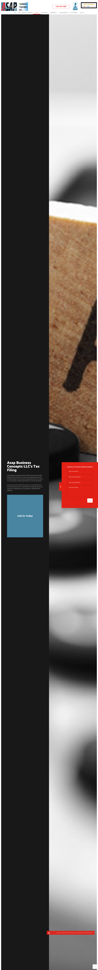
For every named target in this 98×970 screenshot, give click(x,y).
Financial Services (44, 12)
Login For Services (74, 12)
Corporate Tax (24, 12)
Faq (69, 12)
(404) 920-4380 (61, 6)
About (20, 12)
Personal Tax (30, 12)
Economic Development (63, 12)
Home (15, 12)
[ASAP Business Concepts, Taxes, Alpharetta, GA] (75, 6)
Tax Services (36, 12)
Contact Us (82, 12)
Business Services (53, 12)
